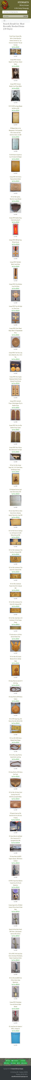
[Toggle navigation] (4, 20)
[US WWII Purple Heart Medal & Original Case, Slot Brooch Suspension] (15, 894)
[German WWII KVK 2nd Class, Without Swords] (15, 251)
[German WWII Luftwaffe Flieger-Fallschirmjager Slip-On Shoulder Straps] (15, 414)
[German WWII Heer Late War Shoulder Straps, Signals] (15, 437)
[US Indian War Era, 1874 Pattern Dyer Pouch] (15, 782)
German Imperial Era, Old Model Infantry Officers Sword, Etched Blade (15, 907)
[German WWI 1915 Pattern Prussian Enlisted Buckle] (15, 187)
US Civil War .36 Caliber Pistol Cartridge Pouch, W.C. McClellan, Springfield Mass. (15, 794)
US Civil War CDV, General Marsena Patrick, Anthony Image (15, 659)
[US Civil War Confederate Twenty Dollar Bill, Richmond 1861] (15, 594)
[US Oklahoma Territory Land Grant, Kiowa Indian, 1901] (15, 500)
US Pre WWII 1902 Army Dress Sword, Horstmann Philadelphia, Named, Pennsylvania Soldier (15, 956)
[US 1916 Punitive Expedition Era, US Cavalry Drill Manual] (15, 166)
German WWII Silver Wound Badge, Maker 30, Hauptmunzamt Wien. (15, 331)
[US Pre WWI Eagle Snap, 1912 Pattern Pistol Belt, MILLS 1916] (15, 729)
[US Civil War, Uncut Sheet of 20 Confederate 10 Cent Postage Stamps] (15, 627)
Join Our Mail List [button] (15, 1060)
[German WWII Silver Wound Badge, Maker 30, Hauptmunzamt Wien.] (15, 342)
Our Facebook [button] (14, 1063)
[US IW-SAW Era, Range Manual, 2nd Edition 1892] (15, 117)
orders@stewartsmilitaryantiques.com (19, 1076)
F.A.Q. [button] (19, 1063)
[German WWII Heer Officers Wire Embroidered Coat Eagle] (15, 456)
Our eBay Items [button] (23, 1060)
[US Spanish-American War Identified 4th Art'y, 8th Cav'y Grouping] (15, 826)
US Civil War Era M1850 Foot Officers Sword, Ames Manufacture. (15, 980)
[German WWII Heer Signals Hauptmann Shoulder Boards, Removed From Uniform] (15, 390)
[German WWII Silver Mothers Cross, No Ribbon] (15, 295)
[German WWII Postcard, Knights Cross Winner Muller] (15, 95)
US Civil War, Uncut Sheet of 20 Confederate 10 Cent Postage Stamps (15, 620)
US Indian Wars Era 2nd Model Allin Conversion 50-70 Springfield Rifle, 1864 (15, 838)
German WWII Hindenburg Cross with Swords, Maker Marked (15, 1004)
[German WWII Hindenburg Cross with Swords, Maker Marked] (15, 1016)
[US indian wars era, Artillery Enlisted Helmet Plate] (15, 646)
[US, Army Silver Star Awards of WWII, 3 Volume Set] (15, 1038)
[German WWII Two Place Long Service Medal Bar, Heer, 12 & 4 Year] (15, 366)
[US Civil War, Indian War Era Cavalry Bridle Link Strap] (15, 764)
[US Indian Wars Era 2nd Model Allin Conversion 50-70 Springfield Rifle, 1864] (15, 848)
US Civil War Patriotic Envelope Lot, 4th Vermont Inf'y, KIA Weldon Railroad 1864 (15, 533)
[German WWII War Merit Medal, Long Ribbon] (15, 273)
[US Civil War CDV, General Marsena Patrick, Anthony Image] (15, 670)
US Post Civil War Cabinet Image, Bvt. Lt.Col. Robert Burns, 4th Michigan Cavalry (15, 467)
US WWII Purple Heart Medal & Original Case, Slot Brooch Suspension (15, 883)
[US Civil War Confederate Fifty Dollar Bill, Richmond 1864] (15, 576)
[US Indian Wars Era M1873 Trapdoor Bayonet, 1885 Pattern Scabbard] (15, 870)
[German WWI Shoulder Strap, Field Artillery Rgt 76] (15, 229)
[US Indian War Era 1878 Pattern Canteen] (16, 708)
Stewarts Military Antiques (17, 1069)
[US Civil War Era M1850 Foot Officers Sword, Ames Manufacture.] (15, 991)
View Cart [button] (8, 1060)
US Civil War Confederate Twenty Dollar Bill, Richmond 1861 (15, 586)
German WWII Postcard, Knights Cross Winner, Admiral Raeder (15, 62)
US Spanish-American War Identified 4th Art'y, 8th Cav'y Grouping (15, 815)
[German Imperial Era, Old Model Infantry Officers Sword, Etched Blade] (16, 918)
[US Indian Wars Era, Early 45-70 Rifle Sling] (15, 689)
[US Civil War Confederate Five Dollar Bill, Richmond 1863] (15, 610)
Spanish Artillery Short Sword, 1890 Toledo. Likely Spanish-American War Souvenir (15, 931)
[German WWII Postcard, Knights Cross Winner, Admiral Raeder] (15, 73)
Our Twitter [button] (7, 1063)
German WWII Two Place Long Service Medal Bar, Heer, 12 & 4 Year (15, 355)
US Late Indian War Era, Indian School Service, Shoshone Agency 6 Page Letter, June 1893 (15, 513)
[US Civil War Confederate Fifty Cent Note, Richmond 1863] (15, 559)
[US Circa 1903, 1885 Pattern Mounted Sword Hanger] (15, 747)
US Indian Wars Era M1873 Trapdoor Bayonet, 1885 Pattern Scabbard (15, 859)
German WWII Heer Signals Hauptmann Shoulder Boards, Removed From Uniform (15, 379)
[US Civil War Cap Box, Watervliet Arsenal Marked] (15, 207)
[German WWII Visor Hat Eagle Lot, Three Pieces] (15, 317)
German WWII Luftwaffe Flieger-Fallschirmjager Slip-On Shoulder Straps (15, 403)
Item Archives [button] (25, 1063)
